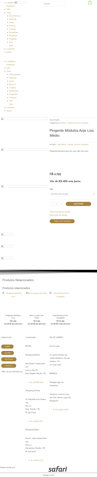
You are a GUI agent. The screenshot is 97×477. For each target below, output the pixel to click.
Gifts (8, 9)
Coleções (11, 49)
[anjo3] (24, 166)
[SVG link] (72, 469)
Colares (12, 29)
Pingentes (13, 36)
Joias (9, 13)
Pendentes (13, 32)
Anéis (11, 22)
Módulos (77, 123)
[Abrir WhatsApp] (91, 471)
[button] (7, 58)
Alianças (12, 19)
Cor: (51, 189)
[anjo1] (24, 209)
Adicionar (78, 204)
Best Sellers (62, 123)
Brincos (12, 26)
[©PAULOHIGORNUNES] (24, 133)
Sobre (9, 52)
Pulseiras (13, 39)
